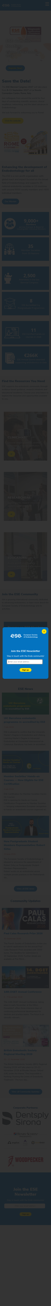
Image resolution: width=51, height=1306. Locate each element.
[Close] (44, 631)
